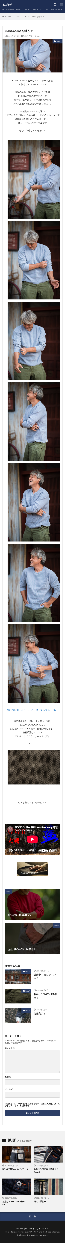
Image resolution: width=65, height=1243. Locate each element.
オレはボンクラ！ (40, 1228)
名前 (8, 1077)
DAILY (18, 16)
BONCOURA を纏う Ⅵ (34, 16)
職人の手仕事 (40, 1201)
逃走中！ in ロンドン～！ (45, 976)
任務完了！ (40, 1013)
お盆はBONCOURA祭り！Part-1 (14, 1203)
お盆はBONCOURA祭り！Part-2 (46, 1171)
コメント (10, 1048)
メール (9, 1089)
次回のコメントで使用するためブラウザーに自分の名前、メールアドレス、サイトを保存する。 (32, 1105)
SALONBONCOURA (55, 9)
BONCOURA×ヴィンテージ (15, 1169)
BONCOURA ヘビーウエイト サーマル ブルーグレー (33, 710)
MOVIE (27, 9)
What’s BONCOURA (11, 9)
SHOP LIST (38, 9)
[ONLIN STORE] (32, 873)
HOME (8, 16)
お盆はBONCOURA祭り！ (45, 996)
